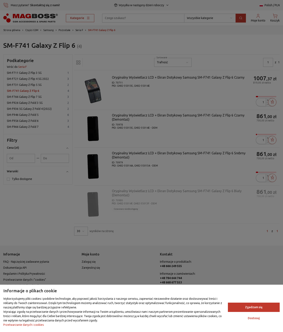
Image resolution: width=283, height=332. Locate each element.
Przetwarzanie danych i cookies (23, 324)
